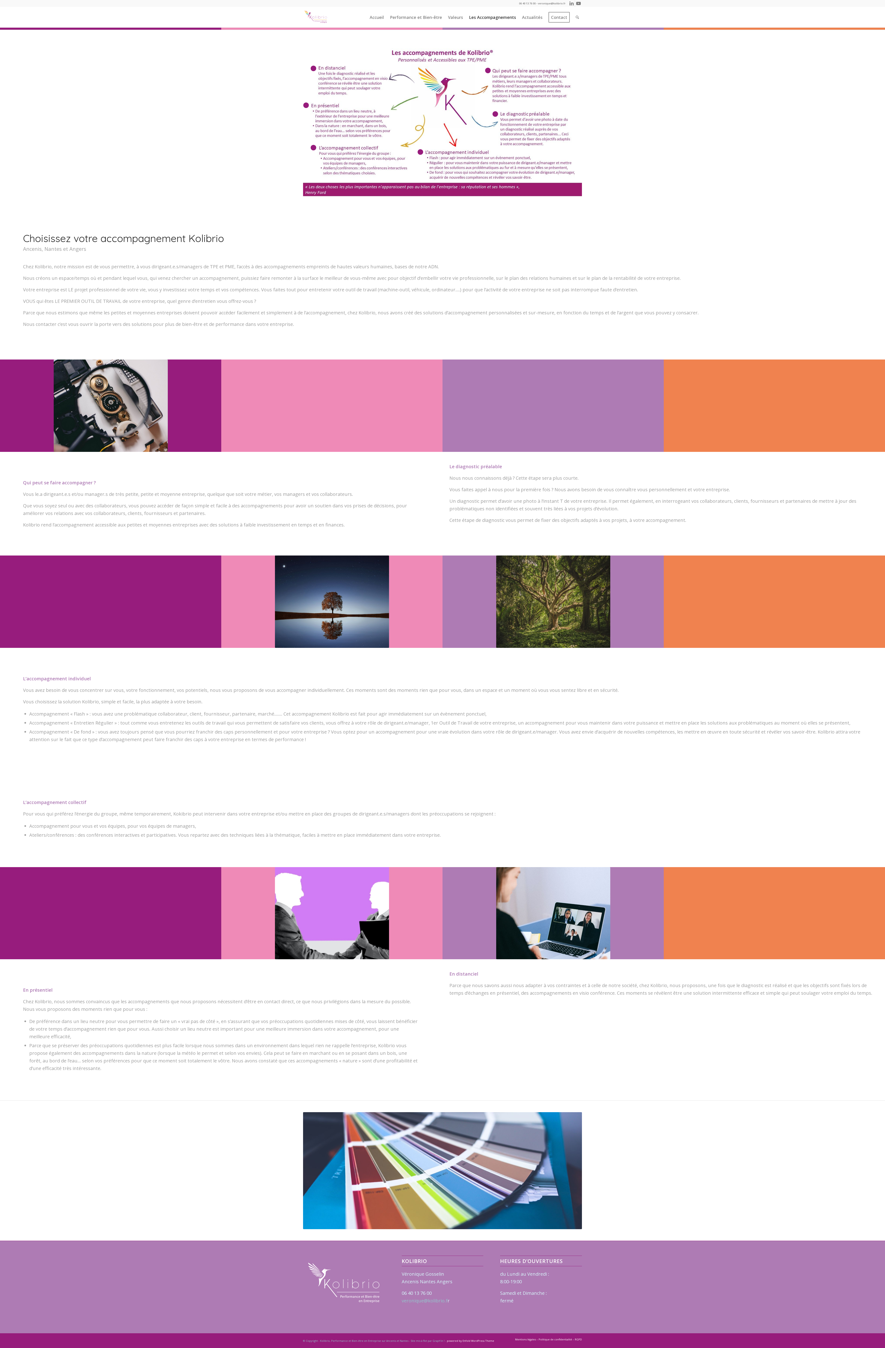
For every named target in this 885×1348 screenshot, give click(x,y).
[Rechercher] (577, 17)
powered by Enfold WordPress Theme (470, 1340)
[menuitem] (377, 17)
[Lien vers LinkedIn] (571, 3)
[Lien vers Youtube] (578, 3)
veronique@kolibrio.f (425, 1301)
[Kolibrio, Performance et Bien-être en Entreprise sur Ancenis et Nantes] (316, 17)
